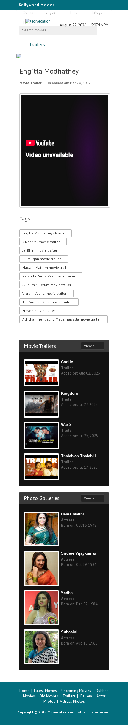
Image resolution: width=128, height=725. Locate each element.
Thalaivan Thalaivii (78, 456)
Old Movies (48, 696)
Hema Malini (72, 514)
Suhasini (69, 632)
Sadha (67, 593)
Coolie (67, 362)
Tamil (27, 22)
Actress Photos (72, 701)
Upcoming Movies (76, 690)
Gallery (86, 696)
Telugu (97, 12)
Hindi (74, 12)
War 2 (66, 424)
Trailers (37, 44)
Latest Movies (45, 690)
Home (28, 12)
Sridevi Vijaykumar (78, 553)
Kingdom (69, 393)
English (52, 12)
